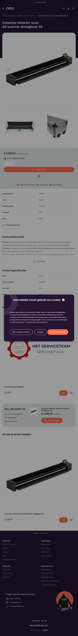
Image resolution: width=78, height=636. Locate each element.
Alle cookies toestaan (57, 332)
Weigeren (40, 332)
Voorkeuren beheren (23, 332)
